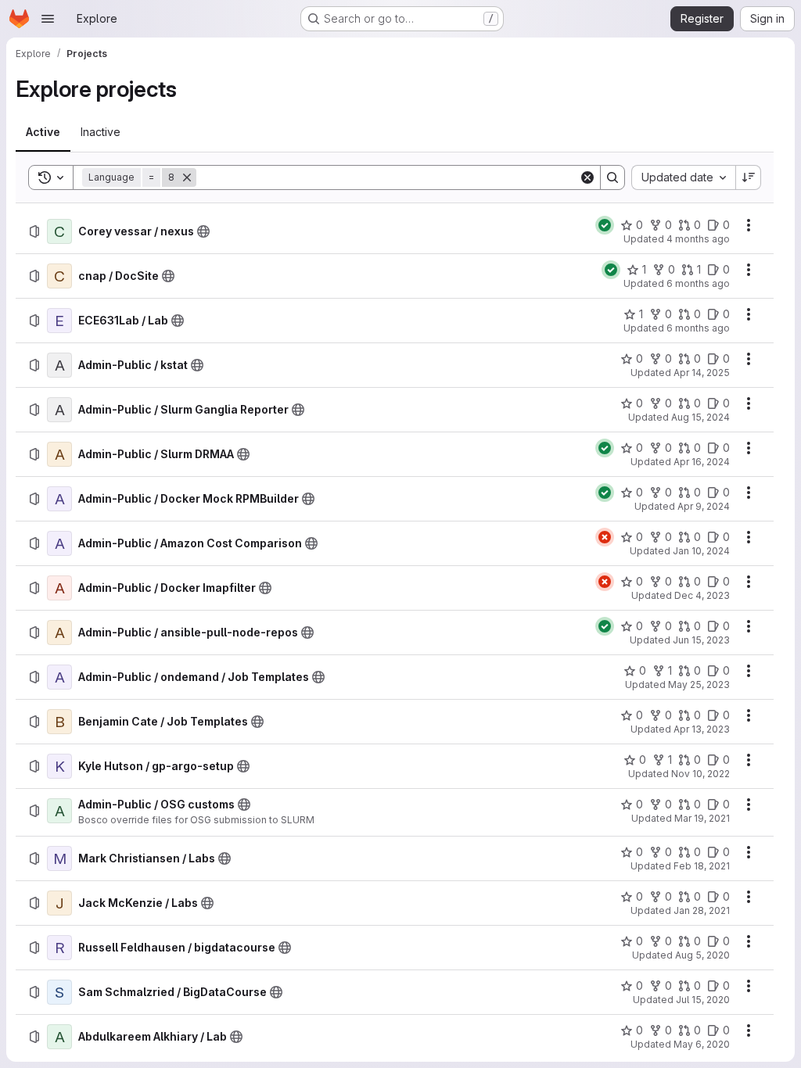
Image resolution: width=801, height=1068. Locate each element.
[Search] (612, 177)
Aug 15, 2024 (700, 417)
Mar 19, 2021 (702, 818)
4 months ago (698, 239)
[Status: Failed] (604, 537)
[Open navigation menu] (47, 18)
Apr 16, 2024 (701, 462)
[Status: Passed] (604, 225)
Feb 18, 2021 (701, 866)
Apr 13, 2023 (701, 729)
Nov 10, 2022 (700, 773)
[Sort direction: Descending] (748, 177)
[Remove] (187, 177)
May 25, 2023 (699, 684)
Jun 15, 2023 (701, 640)
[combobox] (683, 177)
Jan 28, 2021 (701, 910)
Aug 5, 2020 (702, 955)
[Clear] (587, 177)
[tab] (43, 132)
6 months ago (698, 283)
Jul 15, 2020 (703, 999)
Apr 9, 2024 (703, 506)
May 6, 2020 (701, 1044)
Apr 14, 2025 (701, 372)
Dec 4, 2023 (702, 595)
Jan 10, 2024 (701, 551)
